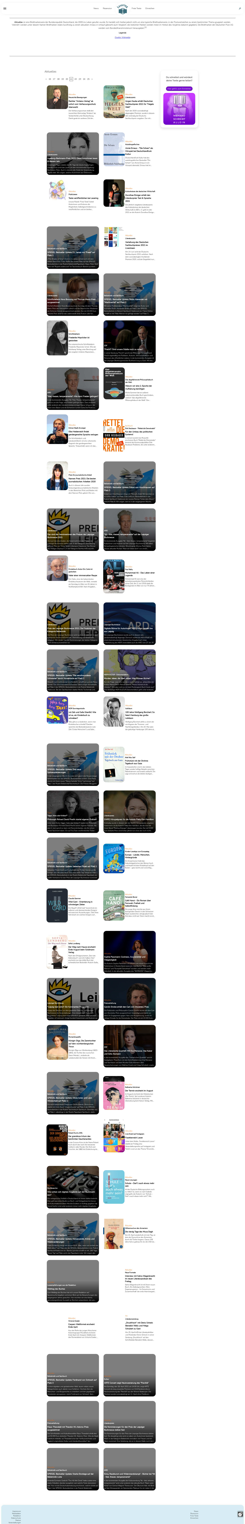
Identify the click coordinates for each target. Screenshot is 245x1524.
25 (88, 68)
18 (58, 68)
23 (80, 68)
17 (54, 68)
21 (71, 68)
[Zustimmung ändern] (240, 1514)
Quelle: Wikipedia (122, 37)
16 (50, 68)
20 (67, 68)
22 (75, 68)
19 (62, 68)
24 (84, 68)
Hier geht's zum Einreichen (179, 77)
